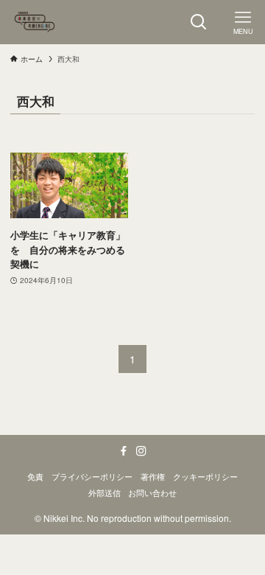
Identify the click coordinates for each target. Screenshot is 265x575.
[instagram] (141, 451)
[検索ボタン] (199, 22)
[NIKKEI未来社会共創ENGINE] (34, 22)
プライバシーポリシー (92, 476)
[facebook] (123, 451)
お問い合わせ (152, 492)
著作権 (153, 476)
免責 (35, 476)
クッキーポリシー (205, 476)
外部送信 (104, 492)
